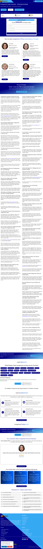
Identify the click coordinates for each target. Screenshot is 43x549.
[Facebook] (22, 539)
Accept (4, 546)
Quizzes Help (16, 370)
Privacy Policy (24, 521)
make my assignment (11, 158)
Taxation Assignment (25, 530)
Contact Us (23, 523)
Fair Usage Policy (25, 518)
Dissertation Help (4, 370)
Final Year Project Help (32, 370)
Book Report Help (4, 375)
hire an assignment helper (8, 239)
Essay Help (37, 368)
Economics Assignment (25, 529)
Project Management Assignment (27, 533)
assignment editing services (26, 316)
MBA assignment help (37, 177)
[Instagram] (25, 539)
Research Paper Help (14, 372)
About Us (23, 524)
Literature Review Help (36, 372)
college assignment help (12, 201)
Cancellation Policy (25, 517)
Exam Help (21, 372)
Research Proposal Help (5, 372)
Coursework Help (11, 368)
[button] (33, 1)
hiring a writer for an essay (7, 115)
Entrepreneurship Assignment (26, 535)
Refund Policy (24, 520)
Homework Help (3, 368)
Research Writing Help (4, 532)
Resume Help (3, 530)
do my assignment (36, 125)
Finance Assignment (25, 532)
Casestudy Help (23, 368)
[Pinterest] (27, 539)
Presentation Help (27, 372)
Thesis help (10, 375)
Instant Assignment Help (5, 529)
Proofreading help (23, 370)
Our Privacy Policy (7, 544)
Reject (10, 546)
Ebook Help (17, 368)
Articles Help (10, 370)
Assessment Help (30, 368)
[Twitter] (24, 539)
